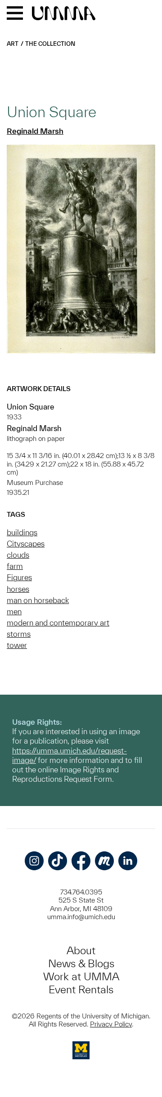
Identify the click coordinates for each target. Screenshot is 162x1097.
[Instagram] (34, 860)
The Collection (50, 43)
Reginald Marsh (35, 131)
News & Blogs (81, 963)
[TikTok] (57, 860)
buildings (22, 532)
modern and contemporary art (58, 622)
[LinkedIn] (127, 860)
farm (15, 566)
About (81, 950)
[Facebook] (81, 860)
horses (18, 589)
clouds (18, 555)
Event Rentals (81, 989)
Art (12, 43)
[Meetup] (104, 860)
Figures (19, 577)
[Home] (63, 14)
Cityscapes (26, 543)
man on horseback (38, 600)
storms (19, 634)
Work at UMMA (81, 976)
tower (17, 645)
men (14, 611)
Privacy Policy (111, 1024)
